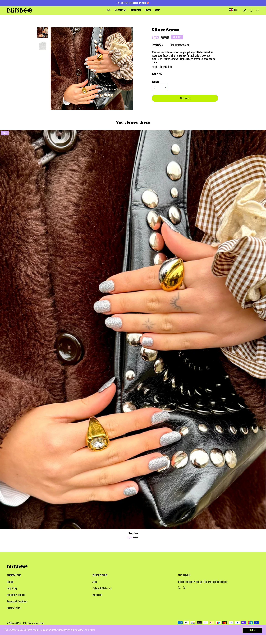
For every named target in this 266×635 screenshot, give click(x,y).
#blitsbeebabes (220, 582)
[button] (108, 10)
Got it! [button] (252, 630)
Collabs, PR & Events (102, 588)
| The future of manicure (33, 623)
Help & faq (12, 588)
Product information (179, 45)
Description (157, 45)
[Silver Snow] (42, 32)
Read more (157, 74)
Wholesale (97, 595)
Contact (10, 582)
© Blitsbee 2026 (14, 623)
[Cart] (257, 10)
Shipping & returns (16, 595)
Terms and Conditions (17, 601)
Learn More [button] (89, 630)
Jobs (94, 582)
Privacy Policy (13, 608)
